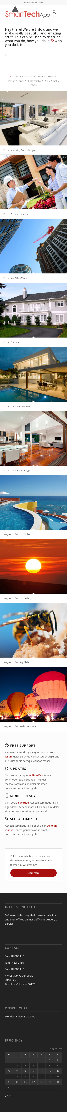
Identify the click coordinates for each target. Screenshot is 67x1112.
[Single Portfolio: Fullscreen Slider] (33, 694)
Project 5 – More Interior (15, 214)
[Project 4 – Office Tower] (33, 246)
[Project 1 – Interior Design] (33, 438)
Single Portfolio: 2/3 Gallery (17, 598)
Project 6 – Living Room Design (19, 150)
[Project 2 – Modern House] (33, 374)
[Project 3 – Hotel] (33, 310)
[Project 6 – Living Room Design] (33, 118)
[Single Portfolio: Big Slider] (33, 630)
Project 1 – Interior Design (16, 470)
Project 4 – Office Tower (15, 278)
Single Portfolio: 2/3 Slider (16, 534)
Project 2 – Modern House (16, 406)
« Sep (8, 1096)
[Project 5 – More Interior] (33, 182)
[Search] (52, 12)
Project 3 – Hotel (11, 342)
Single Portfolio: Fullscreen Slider (20, 726)
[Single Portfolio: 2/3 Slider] (33, 502)
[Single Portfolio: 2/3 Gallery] (33, 566)
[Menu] (60, 12)
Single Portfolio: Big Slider (16, 662)
